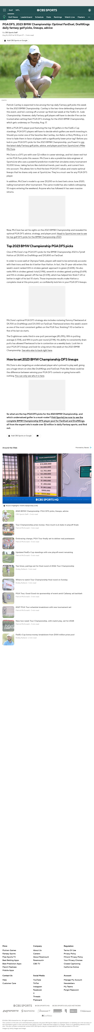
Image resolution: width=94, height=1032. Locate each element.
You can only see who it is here (29, 376)
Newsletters (69, 983)
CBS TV (36, 964)
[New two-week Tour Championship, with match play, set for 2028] (8, 626)
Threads (36, 996)
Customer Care (9, 983)
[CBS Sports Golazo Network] (66, 1005)
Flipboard (37, 1000)
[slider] (47, 496)
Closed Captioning (72, 961)
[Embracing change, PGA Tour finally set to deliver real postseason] (8, 543)
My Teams (68, 986)
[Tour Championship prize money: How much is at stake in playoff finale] (8, 530)
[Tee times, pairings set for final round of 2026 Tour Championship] (8, 571)
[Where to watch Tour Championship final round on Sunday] (8, 584)
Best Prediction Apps (11, 964)
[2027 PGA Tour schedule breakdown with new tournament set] (8, 612)
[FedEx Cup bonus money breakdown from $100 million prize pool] (8, 639)
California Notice (71, 964)
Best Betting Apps (10, 960)
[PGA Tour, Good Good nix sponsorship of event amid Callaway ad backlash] (8, 598)
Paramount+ (38, 960)
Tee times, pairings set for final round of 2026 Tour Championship (45, 566)
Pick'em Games (9, 950)
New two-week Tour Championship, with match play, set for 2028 (45, 621)
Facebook (37, 990)
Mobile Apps (8, 970)
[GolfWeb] (47, 1016)
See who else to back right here (37, 350)
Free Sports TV (9, 957)
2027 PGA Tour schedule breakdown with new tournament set (43, 607)
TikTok (36, 983)
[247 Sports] (11, 1010)
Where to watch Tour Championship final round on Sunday (42, 580)
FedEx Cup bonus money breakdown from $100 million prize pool (45, 634)
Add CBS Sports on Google (17, 40)
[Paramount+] (44, 1010)
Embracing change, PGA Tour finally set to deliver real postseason (45, 538)
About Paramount (41, 957)
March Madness (9, 967)
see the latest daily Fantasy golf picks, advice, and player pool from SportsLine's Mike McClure (46, 146)
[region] (47, 479)
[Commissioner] (60, 1010)
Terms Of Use (70, 950)
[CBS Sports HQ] (42, 1005)
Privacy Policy (70, 953)
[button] (4, 10)
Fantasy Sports (9, 953)
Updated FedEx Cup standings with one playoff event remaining (44, 552)
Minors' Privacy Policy (73, 957)
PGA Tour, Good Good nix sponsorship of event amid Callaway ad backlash (49, 593)
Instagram (37, 986)
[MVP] (73, 1010)
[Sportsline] (28, 1010)
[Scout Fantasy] (85, 1011)
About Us (37, 950)
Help (4, 980)
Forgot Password (71, 990)
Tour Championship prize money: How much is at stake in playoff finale (47, 525)
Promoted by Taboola (82, 448)
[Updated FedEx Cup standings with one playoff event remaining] (8, 557)
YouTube (37, 980)
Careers (36, 953)
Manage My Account (73, 980)
